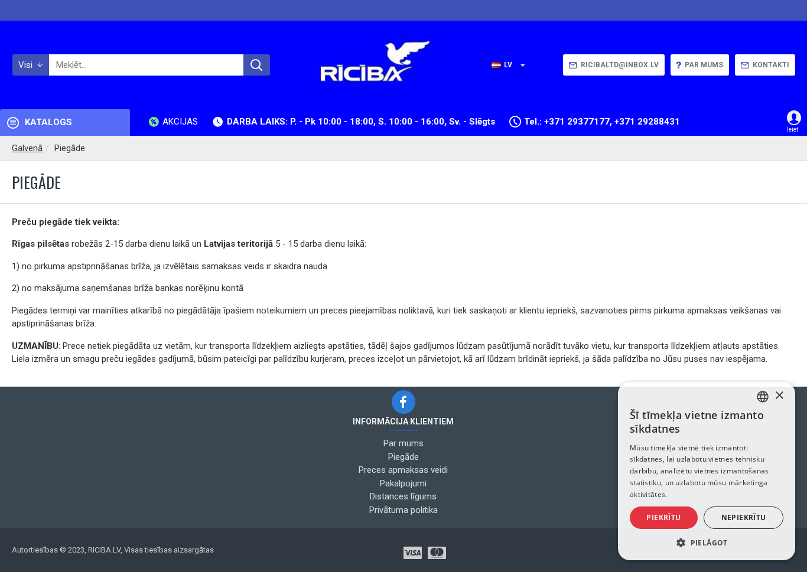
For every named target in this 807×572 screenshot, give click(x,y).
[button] (706, 542)
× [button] (779, 395)
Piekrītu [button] (663, 517)
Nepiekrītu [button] (743, 517)
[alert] (706, 471)
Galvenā (27, 148)
